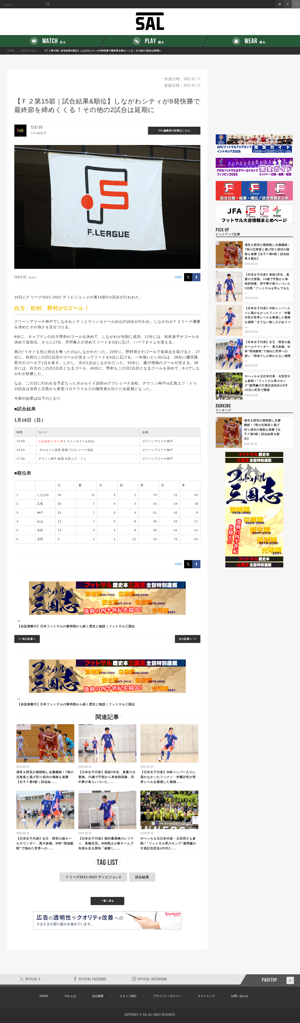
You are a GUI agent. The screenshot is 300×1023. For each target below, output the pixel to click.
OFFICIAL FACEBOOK (92, 979)
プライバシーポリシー (167, 996)
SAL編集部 (39, 133)
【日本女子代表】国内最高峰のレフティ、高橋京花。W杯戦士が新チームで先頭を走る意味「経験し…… (106, 843)
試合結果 (142, 877)
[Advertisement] (254, 101)
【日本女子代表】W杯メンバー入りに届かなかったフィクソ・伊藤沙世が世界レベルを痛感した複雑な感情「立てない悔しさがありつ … (268, 317)
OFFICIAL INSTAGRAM (152, 979)
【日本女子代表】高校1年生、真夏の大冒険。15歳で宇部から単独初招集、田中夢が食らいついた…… (107, 776)
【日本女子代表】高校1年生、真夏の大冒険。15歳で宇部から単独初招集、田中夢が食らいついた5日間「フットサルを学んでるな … (268, 283)
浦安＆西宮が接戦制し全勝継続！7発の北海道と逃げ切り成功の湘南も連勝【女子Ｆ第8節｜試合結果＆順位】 (262, 429)
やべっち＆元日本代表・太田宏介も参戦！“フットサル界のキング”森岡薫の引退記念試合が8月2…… (168, 843)
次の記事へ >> (187, 638)
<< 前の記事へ (27, 638)
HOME (11, 50)
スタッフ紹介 (128, 996)
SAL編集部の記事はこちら (174, 130)
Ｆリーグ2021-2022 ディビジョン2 (93, 877)
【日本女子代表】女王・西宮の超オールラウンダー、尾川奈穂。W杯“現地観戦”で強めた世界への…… (44, 843)
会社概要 (98, 996)
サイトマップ (206, 996)
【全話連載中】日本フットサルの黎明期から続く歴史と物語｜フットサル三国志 (76, 626)
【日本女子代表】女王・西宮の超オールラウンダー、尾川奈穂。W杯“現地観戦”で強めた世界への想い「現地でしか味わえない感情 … (268, 351)
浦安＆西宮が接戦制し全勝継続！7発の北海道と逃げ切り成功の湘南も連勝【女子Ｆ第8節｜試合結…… (45, 776)
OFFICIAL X (33, 979)
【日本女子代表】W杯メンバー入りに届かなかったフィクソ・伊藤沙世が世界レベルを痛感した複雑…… (168, 776)
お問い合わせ (239, 996)
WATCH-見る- (29, 50)
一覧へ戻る (107, 900)
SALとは (70, 996)
